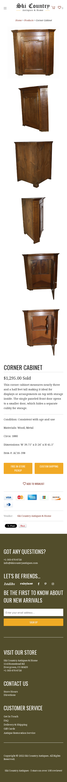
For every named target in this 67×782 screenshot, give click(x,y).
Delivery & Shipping (15, 724)
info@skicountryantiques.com (21, 563)
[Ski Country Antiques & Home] (33, 10)
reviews (56, 770)
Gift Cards (9, 728)
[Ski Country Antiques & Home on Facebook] (38, 584)
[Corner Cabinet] (33, 53)
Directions (9, 695)
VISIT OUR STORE (20, 652)
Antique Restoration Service (19, 733)
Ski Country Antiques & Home (34, 516)
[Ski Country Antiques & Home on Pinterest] (45, 584)
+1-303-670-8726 (13, 559)
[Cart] (53, 7)
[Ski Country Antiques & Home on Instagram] (53, 584)
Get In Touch (11, 716)
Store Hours (11, 691)
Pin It (22, 526)
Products (28, 20)
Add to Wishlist (35, 484)
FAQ (6, 720)
